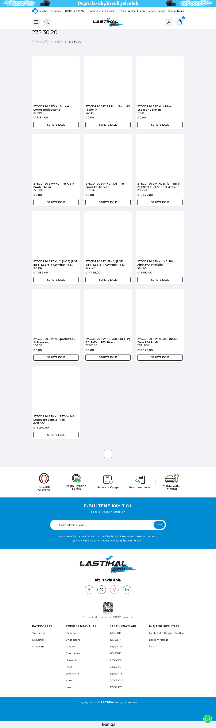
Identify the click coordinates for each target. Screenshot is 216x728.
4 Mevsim (38, 646)
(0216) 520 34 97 (74, 11)
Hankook (71, 660)
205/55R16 (116, 660)
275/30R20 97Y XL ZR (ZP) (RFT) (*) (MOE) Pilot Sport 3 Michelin (158, 185)
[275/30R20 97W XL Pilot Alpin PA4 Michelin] (56, 157)
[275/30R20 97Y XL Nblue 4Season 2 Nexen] (160, 80)
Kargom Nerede (158, 639)
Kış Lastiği (38, 639)
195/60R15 (116, 646)
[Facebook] (89, 589)
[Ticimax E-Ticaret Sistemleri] (108, 725)
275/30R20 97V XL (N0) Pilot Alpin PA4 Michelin (156, 263)
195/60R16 (116, 673)
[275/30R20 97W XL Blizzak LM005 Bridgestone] (56, 80)
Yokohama (72, 673)
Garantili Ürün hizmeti (101, 11)
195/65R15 (115, 653)
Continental (73, 653)
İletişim (162, 11)
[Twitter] (101, 589)
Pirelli (69, 666)
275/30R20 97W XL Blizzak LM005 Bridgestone (51, 108)
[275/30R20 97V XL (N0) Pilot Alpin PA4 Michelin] (160, 235)
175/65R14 (116, 633)
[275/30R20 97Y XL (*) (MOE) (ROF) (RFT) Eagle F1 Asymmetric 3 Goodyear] (56, 235)
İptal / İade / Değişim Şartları (166, 633)
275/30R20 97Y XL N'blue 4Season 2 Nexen (154, 108)
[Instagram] (114, 589)
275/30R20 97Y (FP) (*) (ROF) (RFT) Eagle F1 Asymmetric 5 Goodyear (104, 263)
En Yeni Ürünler (126, 11)
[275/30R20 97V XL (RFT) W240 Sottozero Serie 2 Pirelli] (56, 390)
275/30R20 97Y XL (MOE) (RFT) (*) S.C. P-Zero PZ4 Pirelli (107, 340)
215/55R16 (115, 666)
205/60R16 (116, 680)
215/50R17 (116, 687)
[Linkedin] (127, 589)
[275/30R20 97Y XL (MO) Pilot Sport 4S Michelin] (108, 157)
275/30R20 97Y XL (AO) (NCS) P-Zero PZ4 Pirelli (158, 340)
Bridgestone (73, 639)
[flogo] (108, 564)
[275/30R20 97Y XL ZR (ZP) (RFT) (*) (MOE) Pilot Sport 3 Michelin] (160, 157)
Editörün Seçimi (146, 11)
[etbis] (108, 608)
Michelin (71, 633)
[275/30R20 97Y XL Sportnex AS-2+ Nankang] (56, 312)
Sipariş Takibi (176, 11)
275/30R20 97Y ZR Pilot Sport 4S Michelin (107, 108)
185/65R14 (116, 639)
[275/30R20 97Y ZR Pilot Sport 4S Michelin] (108, 80)
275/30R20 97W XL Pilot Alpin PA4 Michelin (53, 185)
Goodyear (72, 646)
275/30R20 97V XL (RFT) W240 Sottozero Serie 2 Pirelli (54, 418)
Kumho (70, 680)
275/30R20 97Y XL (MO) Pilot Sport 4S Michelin (104, 185)
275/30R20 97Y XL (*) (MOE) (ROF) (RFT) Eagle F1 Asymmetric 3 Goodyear (55, 263)
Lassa (69, 687)
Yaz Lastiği (38, 633)
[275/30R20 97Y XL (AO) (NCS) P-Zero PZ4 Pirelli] (160, 312)
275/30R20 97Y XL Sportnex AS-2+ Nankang (54, 340)
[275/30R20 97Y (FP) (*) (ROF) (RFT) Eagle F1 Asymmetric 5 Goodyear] (108, 235)
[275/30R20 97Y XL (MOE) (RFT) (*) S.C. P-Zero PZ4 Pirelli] (108, 312)
